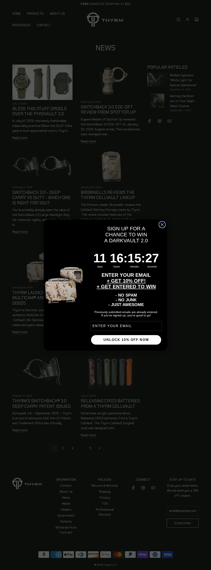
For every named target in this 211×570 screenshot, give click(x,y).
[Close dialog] (162, 224)
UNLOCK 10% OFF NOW (126, 340)
